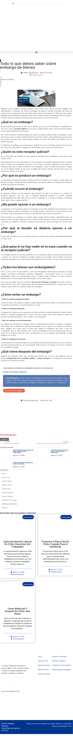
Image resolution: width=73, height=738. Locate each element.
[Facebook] (3, 680)
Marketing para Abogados (9, 504)
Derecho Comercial (7, 492)
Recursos (4, 507)
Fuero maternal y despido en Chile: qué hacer (23, 463)
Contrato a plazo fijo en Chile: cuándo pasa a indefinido (59, 451)
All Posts (4, 439)
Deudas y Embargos (20, 372)
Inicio (3, 473)
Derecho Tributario (7, 496)
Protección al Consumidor (9, 500)
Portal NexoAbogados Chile (10, 691)
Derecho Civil (7, 372)
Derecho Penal (6, 488)
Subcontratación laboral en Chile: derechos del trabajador (23, 451)
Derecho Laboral (7, 485)
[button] (36, 52)
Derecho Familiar (7, 481)
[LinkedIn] (14, 680)
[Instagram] (19, 680)
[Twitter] (8, 680)
